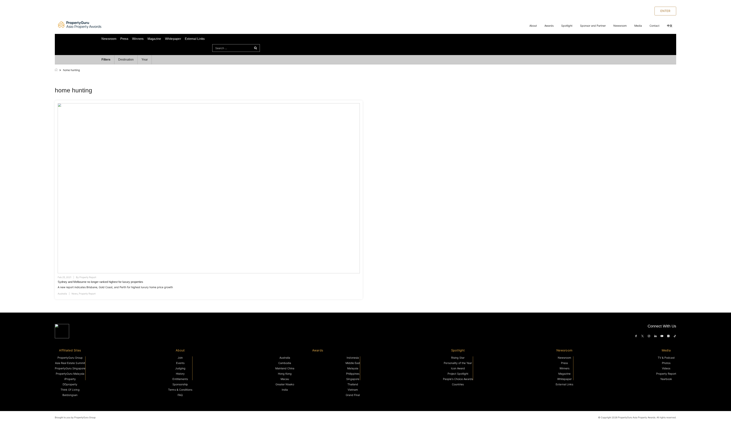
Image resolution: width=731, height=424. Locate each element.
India (285, 389)
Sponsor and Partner (593, 25)
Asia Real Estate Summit (70, 363)
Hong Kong (285, 373)
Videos (666, 368)
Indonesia (353, 357)
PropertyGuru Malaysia (70, 373)
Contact (654, 25)
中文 (669, 25)
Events (180, 363)
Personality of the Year (458, 363)
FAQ (180, 395)
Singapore (352, 379)
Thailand (352, 384)
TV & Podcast (666, 357)
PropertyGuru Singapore (70, 368)
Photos (666, 363)
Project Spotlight (458, 373)
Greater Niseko (284, 384)
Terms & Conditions (180, 389)
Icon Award (458, 368)
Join (180, 357)
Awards (549, 25)
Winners (138, 38)
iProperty (70, 379)
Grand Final (353, 395)
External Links (195, 38)
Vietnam (353, 389)
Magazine (154, 38)
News (75, 293)
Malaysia (352, 368)
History (180, 373)
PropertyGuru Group (70, 357)
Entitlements (180, 379)
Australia (62, 293)
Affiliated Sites (70, 350)
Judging (180, 368)
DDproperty (70, 384)
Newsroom (620, 25)
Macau (285, 379)
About (533, 25)
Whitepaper (173, 38)
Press (124, 38)
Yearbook (666, 379)
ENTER (665, 11)
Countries (458, 384)
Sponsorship (180, 384)
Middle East (353, 363)
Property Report (87, 277)
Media (638, 25)
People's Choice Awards (458, 379)
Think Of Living (70, 389)
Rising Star (457, 357)
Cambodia (284, 363)
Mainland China (284, 368)
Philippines (352, 373)
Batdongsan (69, 395)
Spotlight (566, 25)
